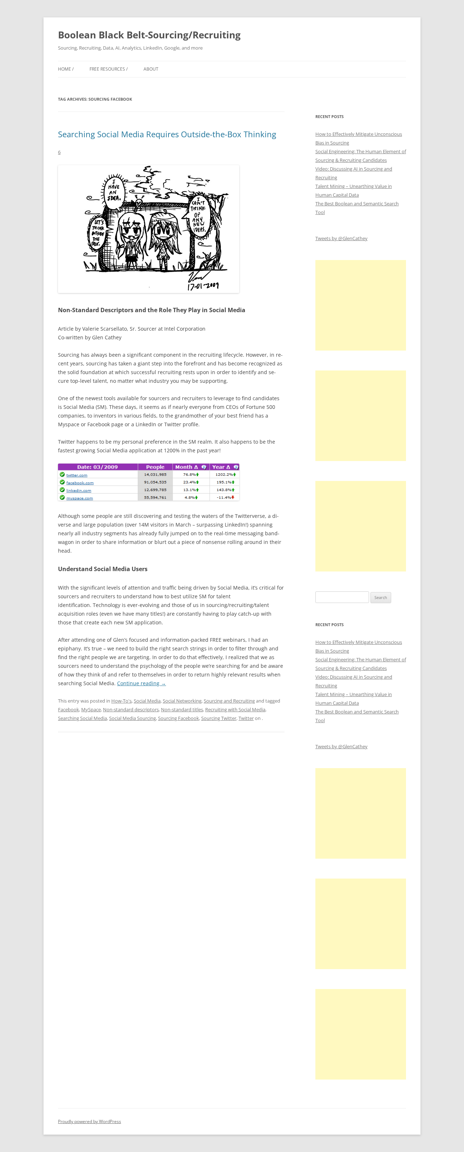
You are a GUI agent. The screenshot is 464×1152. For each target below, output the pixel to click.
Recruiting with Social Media (235, 709)
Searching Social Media (82, 718)
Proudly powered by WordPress (89, 1121)
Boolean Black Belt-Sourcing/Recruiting (149, 34)
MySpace (91, 709)
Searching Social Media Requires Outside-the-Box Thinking (167, 134)
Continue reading (141, 683)
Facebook (68, 709)
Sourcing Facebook (178, 718)
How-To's (121, 701)
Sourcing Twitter (218, 718)
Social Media (147, 701)
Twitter (246, 718)
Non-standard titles (182, 709)
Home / (66, 69)
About (151, 69)
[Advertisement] (360, 305)
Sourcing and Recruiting (229, 701)
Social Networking (182, 701)
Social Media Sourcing (132, 718)
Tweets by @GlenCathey (341, 238)
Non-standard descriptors (131, 709)
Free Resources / (109, 69)
